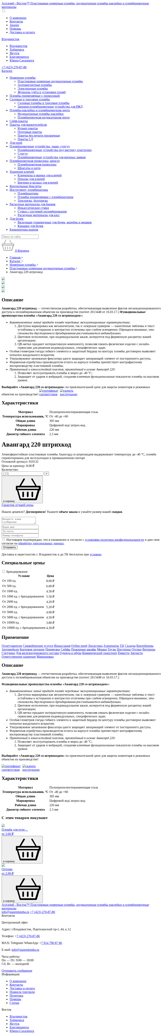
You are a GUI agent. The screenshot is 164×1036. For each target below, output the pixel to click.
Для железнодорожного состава (37, 653)
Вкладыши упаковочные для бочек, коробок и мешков (55, 222)
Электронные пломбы (33, 88)
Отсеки (137, 649)
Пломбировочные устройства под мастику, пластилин (55, 150)
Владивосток (10, 39)
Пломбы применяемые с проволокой (35, 95)
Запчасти (136, 653)
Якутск (14, 53)
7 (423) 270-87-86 (28, 936)
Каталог (7, 71)
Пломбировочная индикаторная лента (44, 117)
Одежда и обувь (70, 653)
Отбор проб (79, 645)
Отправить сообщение (17, 970)
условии (95, 554)
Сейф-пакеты (19, 121)
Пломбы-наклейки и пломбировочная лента (40, 110)
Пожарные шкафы (83, 649)
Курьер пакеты (28, 128)
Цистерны (124, 649)
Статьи (14, 1002)
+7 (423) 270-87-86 (14, 67)
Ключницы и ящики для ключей (40, 175)
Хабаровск (17, 49)
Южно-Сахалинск (22, 60)
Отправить (9, 547)
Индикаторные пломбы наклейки (41, 114)
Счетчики (8, 653)
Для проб (16, 142)
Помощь (15, 28)
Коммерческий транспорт (99, 653)
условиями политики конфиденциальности (114, 539)
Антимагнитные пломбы (35, 85)
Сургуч (23, 153)
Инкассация (62, 645)
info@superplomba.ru (15, 912)
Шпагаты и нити (29, 168)
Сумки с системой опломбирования (42, 211)
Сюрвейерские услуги (38, 645)
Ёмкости (124, 653)
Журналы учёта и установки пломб (42, 92)
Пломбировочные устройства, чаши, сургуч (40, 146)
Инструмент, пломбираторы (29, 189)
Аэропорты (111, 645)
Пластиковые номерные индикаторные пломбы (50, 81)
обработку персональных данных (41, 543)
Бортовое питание (32, 649)
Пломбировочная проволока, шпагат (35, 161)
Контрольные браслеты (25, 186)
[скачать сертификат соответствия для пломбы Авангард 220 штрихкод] (49, 394)
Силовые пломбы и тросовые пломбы (43, 103)
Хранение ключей (22, 171)
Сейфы (65, 649)
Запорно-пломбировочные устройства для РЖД (50, 106)
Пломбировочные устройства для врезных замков (52, 157)
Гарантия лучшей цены (17, 505)
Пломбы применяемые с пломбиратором (45, 197)
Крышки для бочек (30, 226)
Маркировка (45, 656)
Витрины (148, 649)
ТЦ (122, 645)
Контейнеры (144, 645)
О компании (18, 17)
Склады (130, 645)
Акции (14, 25)
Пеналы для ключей (31, 179)
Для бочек (16, 218)
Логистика (95, 645)
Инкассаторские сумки (33, 208)
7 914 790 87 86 (51, 943)
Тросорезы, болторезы (33, 200)
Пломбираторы (28, 193)
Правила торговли (22, 992)
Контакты (16, 21)
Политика (16, 995)
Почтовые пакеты (30, 132)
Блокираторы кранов (24, 229)
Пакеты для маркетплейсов (28, 124)
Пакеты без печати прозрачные (39, 135)
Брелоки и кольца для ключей (38, 182)
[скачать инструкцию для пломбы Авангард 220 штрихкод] (70, 394)
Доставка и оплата (22, 32)
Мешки (102, 649)
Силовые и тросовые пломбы (30, 99)
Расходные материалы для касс (39, 215)
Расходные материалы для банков (32, 204)
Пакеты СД (25, 139)
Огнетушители (12, 645)
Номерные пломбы (23, 77)
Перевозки (52, 649)
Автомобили (10, 649)
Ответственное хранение (19, 656)
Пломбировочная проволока (37, 164)
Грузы (112, 649)
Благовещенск (19, 56)
